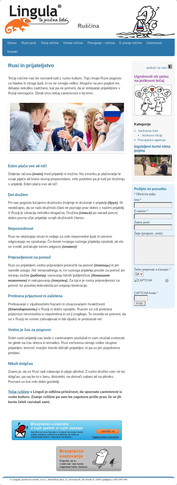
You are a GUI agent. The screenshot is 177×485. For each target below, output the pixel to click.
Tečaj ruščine (50, 43)
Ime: (137, 200)
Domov (12, 43)
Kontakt (12, 51)
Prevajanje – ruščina (101, 43)
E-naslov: (141, 211)
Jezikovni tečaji (152, 135)
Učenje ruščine (73, 43)
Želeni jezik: (142, 222)
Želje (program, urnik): (148, 233)
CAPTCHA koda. (146, 293)
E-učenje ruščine (130, 43)
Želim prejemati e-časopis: (152, 269)
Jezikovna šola (148, 131)
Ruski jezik (28, 43)
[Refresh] (167, 280)
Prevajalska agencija (151, 140)
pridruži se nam (157, 67)
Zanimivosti (154, 43)
